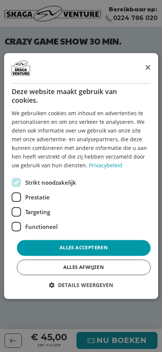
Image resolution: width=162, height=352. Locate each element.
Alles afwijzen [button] (83, 267)
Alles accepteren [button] (84, 247)
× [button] (147, 68)
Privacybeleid (105, 165)
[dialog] (81, 176)
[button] (81, 285)
